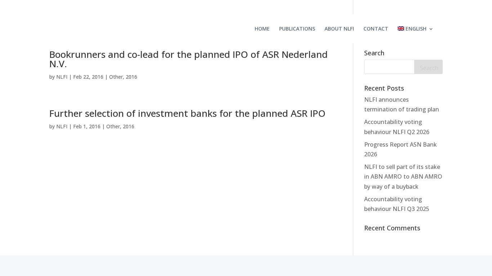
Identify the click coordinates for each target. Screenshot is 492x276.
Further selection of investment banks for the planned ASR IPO (187, 113)
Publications (297, 29)
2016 (131, 76)
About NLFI (339, 29)
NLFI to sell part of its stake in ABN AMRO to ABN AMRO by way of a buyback (403, 176)
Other (116, 76)
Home (262, 29)
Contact (375, 29)
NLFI (61, 76)
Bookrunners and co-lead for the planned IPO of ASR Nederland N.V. (188, 59)
